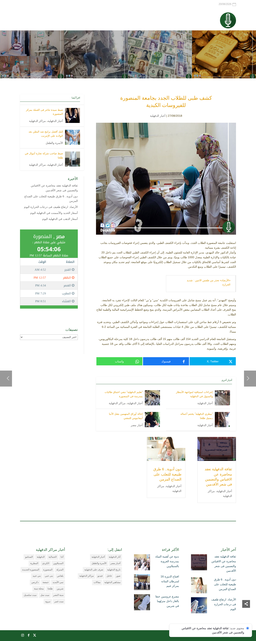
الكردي (45, 563)
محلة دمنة (39, 588)
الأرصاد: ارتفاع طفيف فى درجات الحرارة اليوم (51, 206)
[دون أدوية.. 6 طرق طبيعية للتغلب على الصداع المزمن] (199, 586)
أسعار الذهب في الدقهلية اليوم (60, 218)
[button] (246, 614)
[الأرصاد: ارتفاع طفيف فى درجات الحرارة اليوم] (199, 606)
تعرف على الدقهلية (93, 569)
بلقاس (60, 575)
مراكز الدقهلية (117, 403)
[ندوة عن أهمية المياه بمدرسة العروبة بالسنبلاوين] (142, 563)
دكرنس (35, 582)
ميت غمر (58, 601)
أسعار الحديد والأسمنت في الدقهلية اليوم (54, 212)
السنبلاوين (58, 563)
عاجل (109, 575)
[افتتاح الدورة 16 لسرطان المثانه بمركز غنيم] (142, 583)
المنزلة (59, 569)
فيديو (100, 575)
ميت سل (44, 595)
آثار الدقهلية (114, 556)
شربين (60, 588)
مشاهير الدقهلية (112, 582)
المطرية (34, 563)
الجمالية (53, 556)
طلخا (50, 588)
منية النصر (58, 595)
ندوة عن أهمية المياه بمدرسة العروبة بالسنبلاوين (167, 561)
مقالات (97, 582)
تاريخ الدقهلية (113, 569)
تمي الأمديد (58, 582)
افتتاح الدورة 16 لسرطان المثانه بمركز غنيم (170, 581)
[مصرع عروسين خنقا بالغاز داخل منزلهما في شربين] (142, 603)
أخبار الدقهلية (157, 115)
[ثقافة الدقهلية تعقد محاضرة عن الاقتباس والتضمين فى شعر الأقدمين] (199, 563)
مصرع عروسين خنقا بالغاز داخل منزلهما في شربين (167, 601)
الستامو (29, 556)
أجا (62, 556)
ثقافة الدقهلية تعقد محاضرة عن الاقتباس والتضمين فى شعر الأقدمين (223, 563)
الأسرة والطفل (54, 143)
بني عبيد (37, 575)
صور (118, 575)
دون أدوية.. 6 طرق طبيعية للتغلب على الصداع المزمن (167, 474)
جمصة (46, 582)
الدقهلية (41, 556)
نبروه (47, 601)
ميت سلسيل (30, 595)
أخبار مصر (137, 425)
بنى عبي (49, 575)
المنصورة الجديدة (30, 569)
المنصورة (47, 569)
